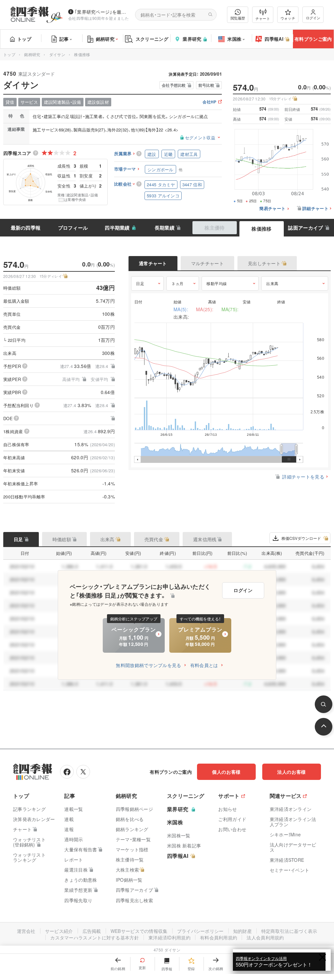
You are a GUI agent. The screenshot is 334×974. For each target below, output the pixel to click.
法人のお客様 (291, 772)
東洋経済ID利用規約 (169, 937)
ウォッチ (288, 18)
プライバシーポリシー (200, 931)
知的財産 (242, 931)
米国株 (234, 39)
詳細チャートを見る (303, 476)
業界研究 (192, 39)
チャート (262, 18)
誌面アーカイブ (305, 227)
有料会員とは (204, 665)
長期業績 (165, 227)
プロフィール (73, 227)
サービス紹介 (59, 931)
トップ (24, 39)
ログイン (313, 17)
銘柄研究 (105, 39)
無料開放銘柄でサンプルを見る (148, 665)
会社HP (209, 102)
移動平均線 (216, 283)
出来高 (272, 283)
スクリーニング (152, 39)
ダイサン (57, 54)
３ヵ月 (177, 283)
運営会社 (26, 931)
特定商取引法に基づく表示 (289, 931)
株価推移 (261, 228)
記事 (64, 39)
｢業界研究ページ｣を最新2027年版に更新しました (102, 11)
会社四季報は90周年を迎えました (98, 18)
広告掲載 (92, 931)
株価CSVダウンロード (301, 538)
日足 (140, 283)
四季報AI (274, 39)
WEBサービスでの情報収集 (139, 931)
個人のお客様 (226, 772)
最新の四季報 (26, 227)
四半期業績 (117, 227)
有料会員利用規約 (218, 937)
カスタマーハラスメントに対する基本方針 (94, 937)
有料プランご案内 (313, 39)
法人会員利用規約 (265, 937)
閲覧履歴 (238, 18)
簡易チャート (272, 208)
